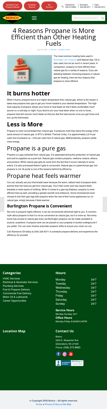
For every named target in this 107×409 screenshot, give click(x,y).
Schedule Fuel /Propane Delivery (13, 5)
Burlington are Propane (65, 59)
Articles (53, 49)
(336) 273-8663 (71, 347)
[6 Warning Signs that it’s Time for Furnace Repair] (105, 204)
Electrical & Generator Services (20, 282)
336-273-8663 (70, 7)
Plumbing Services (13, 285)
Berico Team (65, 49)
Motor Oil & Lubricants (15, 297)
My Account (49, 5)
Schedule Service (32, 5)
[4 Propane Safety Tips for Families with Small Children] (2, 204)
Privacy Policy (52, 404)
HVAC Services (11, 278)
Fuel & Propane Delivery (16, 289)
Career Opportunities (14, 300)
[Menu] (34, 18)
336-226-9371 (85, 7)
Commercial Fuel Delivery (17, 293)
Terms (39, 404)
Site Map (66, 404)
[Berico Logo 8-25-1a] (12, 18)
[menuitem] (34, 18)
